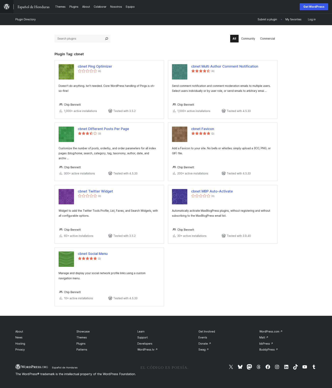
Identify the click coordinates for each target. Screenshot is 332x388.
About (19, 331)
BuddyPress (268, 349)
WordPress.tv (147, 349)
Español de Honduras (65, 367)
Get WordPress (314, 6)
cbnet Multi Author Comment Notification (224, 66)
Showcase (83, 331)
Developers (144, 343)
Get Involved (206, 331)
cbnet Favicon (202, 129)
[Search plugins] (106, 38)
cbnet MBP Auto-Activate (212, 191)
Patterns (81, 349)
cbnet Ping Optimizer (95, 66)
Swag (203, 349)
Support (142, 337)
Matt (263, 337)
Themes (81, 337)
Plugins (80, 343)
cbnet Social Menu (93, 254)
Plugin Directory (25, 19)
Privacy (20, 349)
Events (202, 337)
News (18, 337)
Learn (140, 331)
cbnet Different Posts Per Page (103, 129)
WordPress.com (271, 331)
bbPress (266, 343)
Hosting (20, 343)
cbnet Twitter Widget (95, 191)
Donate (204, 343)
